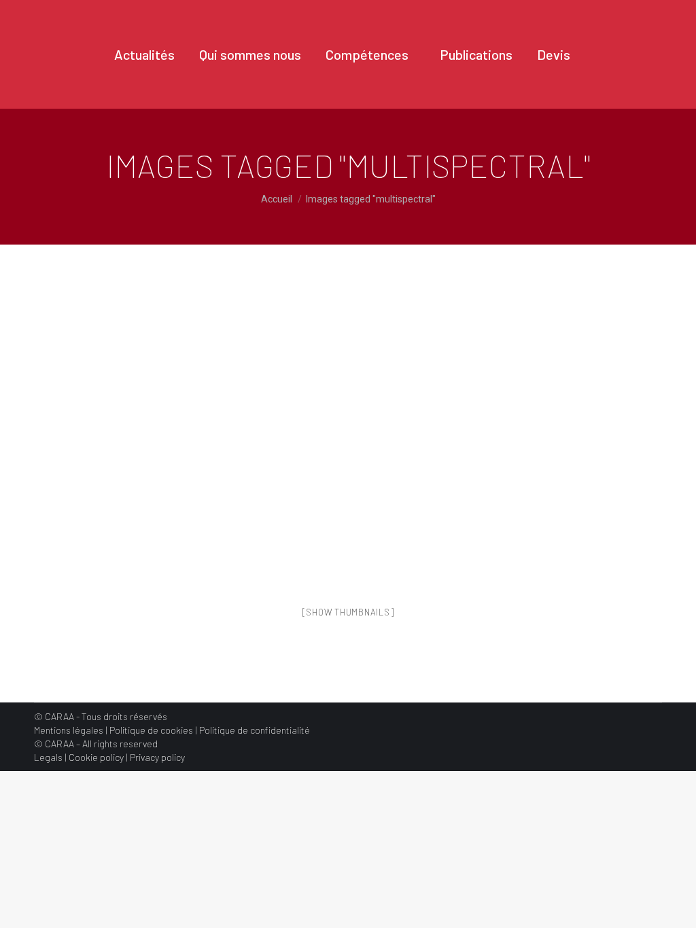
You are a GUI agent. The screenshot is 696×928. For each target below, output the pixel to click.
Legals (48, 757)
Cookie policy (96, 757)
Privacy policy (157, 757)
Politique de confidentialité (254, 730)
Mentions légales (68, 730)
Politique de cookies (151, 730)
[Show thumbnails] (348, 612)
